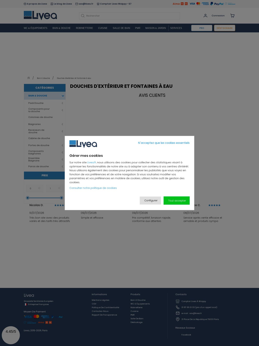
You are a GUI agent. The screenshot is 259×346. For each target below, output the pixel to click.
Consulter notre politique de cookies (93, 188)
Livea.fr (91, 162)
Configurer (151, 200)
